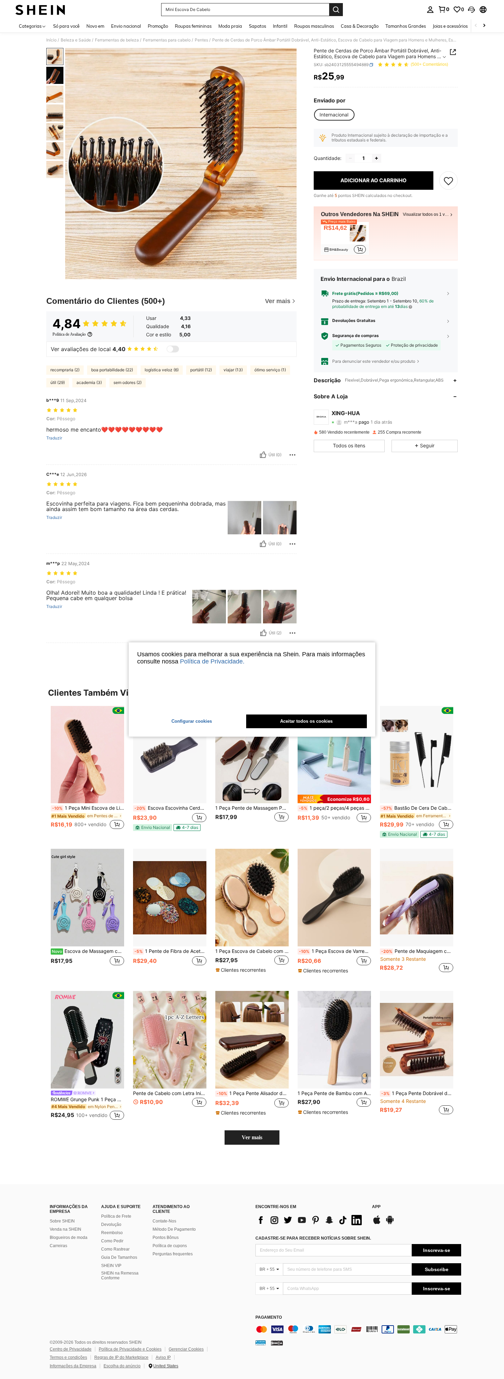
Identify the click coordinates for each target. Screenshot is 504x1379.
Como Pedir (112, 1241)
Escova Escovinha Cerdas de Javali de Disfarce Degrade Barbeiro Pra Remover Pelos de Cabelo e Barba (170, 808)
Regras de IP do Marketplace (121, 1357)
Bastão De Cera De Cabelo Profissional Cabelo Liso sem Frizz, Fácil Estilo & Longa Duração (417, 808)
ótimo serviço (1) (270, 369)
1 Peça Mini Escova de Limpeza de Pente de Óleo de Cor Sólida (88, 808)
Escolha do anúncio (122, 1366)
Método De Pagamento (174, 1229)
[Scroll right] (484, 26)
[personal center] (430, 9)
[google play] (390, 1223)
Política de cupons (170, 1245)
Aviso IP (163, 1357)
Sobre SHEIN (62, 1221)
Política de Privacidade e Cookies (130, 1349)
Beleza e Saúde (76, 40)
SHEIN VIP (111, 1265)
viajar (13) (233, 369)
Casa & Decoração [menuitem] (360, 26)
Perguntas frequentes (173, 1254)
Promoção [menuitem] (158, 26)
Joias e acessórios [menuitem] (450, 26)
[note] (152, 827)
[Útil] (263, 455)
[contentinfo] (358, 1329)
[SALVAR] (448, 180)
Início (51, 40)
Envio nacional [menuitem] (126, 26)
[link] (443, 9)
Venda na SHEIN (65, 1229)
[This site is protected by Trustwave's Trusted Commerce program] (260, 1342)
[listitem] (345, 238)
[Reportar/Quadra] (292, 455)
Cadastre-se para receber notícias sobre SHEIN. (313, 1238)
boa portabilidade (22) (112, 369)
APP (376, 1207)
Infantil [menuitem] (280, 26)
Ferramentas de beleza (117, 40)
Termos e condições (68, 1357)
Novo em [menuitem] (95, 26)
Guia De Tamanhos (119, 1257)
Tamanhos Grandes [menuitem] (405, 26)
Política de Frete (116, 1216)
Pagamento (268, 1317)
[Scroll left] (475, 26)
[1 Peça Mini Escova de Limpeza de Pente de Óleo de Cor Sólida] (87, 755)
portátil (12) (201, 369)
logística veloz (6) (162, 369)
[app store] (377, 1223)
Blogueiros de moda (68, 1237)
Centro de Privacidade (71, 1349)
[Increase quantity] (376, 158)
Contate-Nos (164, 1221)
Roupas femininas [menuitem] (193, 26)
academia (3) (89, 382)
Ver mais (252, 1137)
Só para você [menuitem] (66, 26)
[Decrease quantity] (350, 158)
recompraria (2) (65, 369)
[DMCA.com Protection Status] (277, 1342)
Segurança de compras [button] (355, 336)
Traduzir (54, 438)
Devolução (111, 1224)
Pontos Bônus (166, 1237)
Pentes (201, 40)
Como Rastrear (115, 1249)
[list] (310, 1220)
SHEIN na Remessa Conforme (120, 1275)
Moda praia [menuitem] (230, 26)
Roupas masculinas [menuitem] (314, 26)
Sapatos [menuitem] (257, 26)
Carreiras (58, 1245)
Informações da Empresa (73, 1366)
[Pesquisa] (336, 9)
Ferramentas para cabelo (167, 40)
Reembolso (112, 1232)
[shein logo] (40, 9)
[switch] (173, 349)
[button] (471, 9)
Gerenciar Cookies (186, 1349)
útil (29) (57, 382)
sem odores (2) (127, 382)
